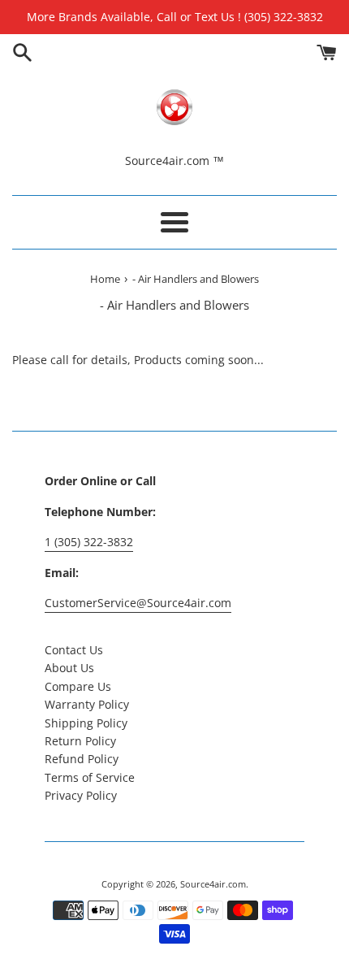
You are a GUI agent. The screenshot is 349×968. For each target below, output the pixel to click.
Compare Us (78, 686)
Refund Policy (81, 758)
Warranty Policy (87, 704)
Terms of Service (90, 777)
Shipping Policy (86, 723)
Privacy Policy (81, 795)
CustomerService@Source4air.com (138, 602)
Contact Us (74, 650)
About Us (69, 667)
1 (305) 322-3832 (89, 541)
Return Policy (80, 741)
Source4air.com (213, 884)
